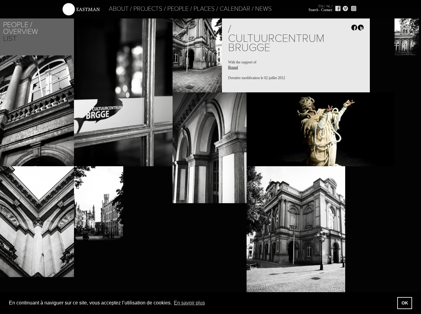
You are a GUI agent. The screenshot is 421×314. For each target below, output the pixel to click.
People (178, 9)
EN (320, 6)
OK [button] (405, 302)
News (263, 9)
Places (204, 9)
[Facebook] (338, 8)
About (119, 9)
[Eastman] (81, 9)
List (10, 38)
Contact (326, 10)
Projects (147, 9)
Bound (233, 67)
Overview (20, 31)
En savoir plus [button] (189, 302)
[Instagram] (353, 8)
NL (328, 6)
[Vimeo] (345, 8)
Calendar (235, 9)
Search (313, 10)
